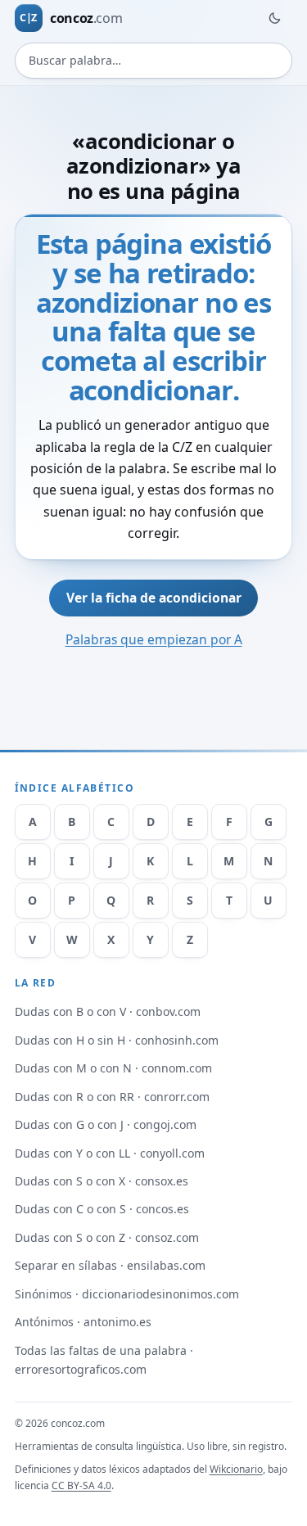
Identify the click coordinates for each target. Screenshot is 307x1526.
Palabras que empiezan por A (153, 639)
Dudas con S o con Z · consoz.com (107, 1237)
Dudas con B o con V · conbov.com (108, 1011)
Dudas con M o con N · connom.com (113, 1068)
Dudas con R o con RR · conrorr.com (112, 1096)
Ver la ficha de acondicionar (154, 598)
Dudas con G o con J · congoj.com (105, 1124)
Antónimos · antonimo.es (83, 1322)
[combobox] (154, 61)
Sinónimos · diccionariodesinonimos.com (127, 1294)
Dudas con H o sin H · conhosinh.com (117, 1040)
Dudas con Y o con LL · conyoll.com (110, 1153)
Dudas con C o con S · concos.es (102, 1209)
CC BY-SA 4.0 (81, 1485)
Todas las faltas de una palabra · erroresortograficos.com (104, 1360)
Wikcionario (236, 1469)
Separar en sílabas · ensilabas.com (110, 1265)
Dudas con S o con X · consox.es (101, 1181)
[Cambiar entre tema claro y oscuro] (274, 18)
